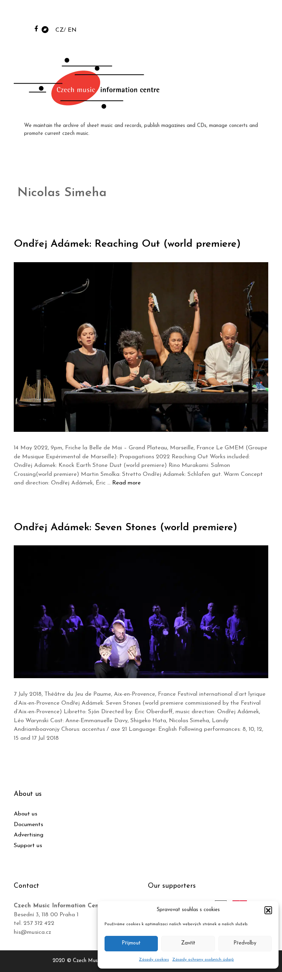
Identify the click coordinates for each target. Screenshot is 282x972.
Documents (28, 824)
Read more (126, 483)
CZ (59, 30)
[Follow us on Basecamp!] (45, 29)
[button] (268, 910)
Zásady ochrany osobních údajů (203, 960)
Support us (28, 845)
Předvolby (245, 943)
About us (25, 814)
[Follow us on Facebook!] (36, 28)
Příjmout (131, 943)
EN (72, 30)
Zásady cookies (154, 960)
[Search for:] (224, 14)
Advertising (28, 835)
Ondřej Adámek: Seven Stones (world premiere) (125, 527)
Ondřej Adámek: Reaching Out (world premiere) (127, 244)
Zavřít (188, 943)
